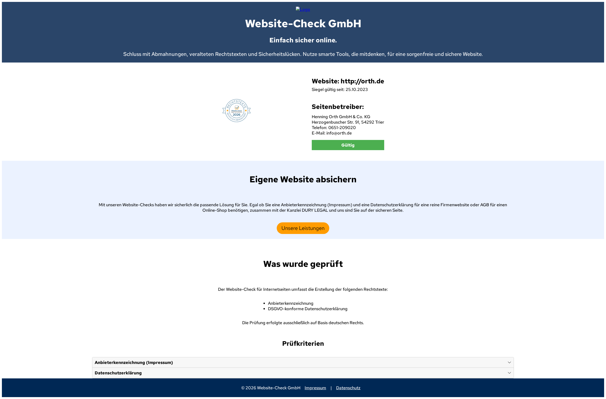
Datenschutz (348, 387)
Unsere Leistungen (303, 228)
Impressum (315, 387)
